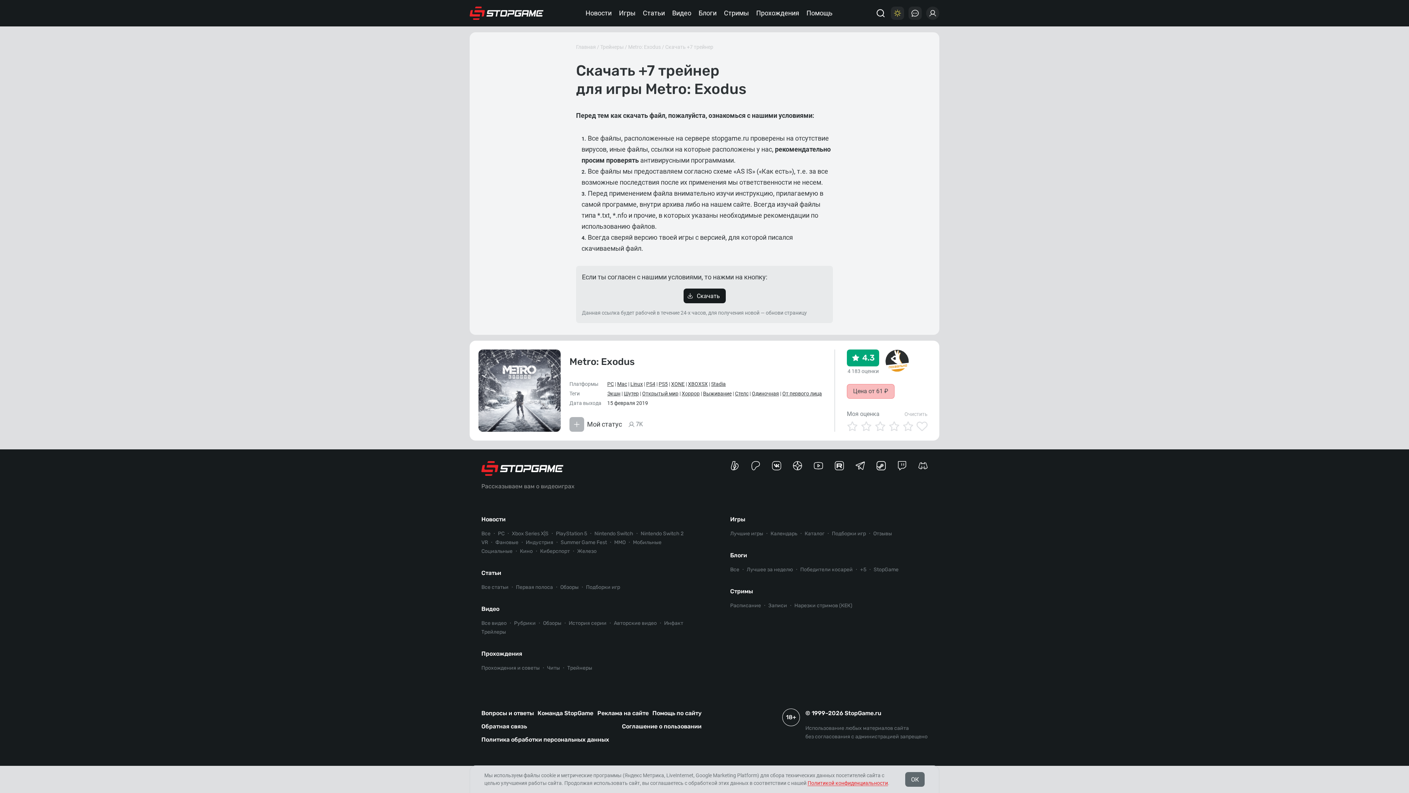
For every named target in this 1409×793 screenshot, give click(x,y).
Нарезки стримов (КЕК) (823, 605)
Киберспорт (555, 551)
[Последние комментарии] (915, 13)
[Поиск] (880, 13)
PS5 (663, 384)
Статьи (654, 13)
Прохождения (777, 13)
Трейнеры (612, 47)
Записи (777, 605)
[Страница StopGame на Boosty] (734, 465)
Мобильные (647, 542)
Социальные (497, 551)
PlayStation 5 (571, 534)
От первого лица (802, 393)
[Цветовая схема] (897, 13)
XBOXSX (698, 384)
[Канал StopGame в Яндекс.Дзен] (797, 465)
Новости (599, 13)
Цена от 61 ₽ (870, 391)
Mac (622, 384)
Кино (526, 551)
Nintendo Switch (613, 534)
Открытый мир (660, 393)
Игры (627, 13)
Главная (586, 47)
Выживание (717, 393)
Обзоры (569, 587)
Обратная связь (504, 726)
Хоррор (691, 393)
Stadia (718, 384)
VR (484, 542)
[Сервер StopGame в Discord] (923, 465)
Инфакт (673, 623)
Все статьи (495, 587)
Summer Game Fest (584, 542)
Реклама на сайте (623, 713)
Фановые (506, 542)
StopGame (886, 569)
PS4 (650, 384)
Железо (587, 551)
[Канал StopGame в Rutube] (839, 465)
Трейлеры (493, 632)
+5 (863, 569)
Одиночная (765, 393)
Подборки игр (603, 587)
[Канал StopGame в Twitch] (902, 465)
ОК (915, 779)
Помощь (820, 13)
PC (610, 384)
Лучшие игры (746, 534)
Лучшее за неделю (770, 569)
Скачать (708, 296)
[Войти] (932, 13)
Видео (681, 13)
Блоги (708, 13)
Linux (636, 384)
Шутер (631, 393)
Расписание (745, 605)
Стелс (742, 393)
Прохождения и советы (510, 668)
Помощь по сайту (677, 713)
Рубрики (525, 623)
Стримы (736, 13)
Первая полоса (534, 587)
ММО (620, 542)
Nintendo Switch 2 (662, 534)
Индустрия (539, 542)
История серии (588, 623)
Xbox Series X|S (530, 534)
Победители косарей (826, 569)
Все (486, 534)
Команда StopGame (565, 713)
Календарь (784, 534)
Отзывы (882, 534)
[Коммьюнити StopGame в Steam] (881, 465)
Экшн (613, 393)
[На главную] (507, 13)
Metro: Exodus (644, 47)
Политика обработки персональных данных (545, 739)
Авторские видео (635, 623)
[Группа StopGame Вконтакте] (776, 465)
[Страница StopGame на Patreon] (755, 465)
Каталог (814, 534)
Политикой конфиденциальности (848, 783)
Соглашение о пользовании (662, 726)
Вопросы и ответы (507, 713)
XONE (678, 384)
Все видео (494, 623)
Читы (553, 668)
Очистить (916, 414)
